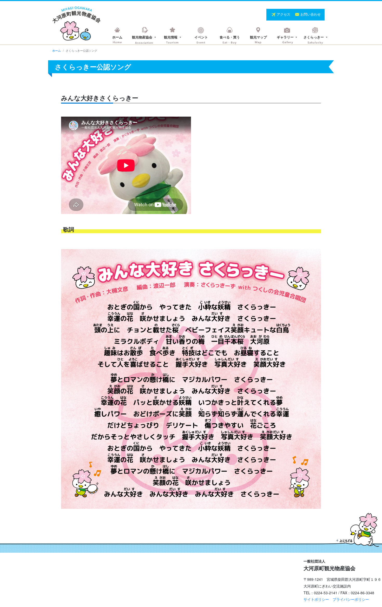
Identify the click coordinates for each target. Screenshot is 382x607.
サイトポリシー (316, 599)
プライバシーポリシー (351, 599)
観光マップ (258, 37)
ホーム (117, 37)
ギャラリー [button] (286, 37)
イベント (201, 37)
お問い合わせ (310, 14)
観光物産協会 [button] (142, 37)
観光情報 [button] (171, 37)
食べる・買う (230, 37)
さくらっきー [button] (314, 37)
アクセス (284, 14)
